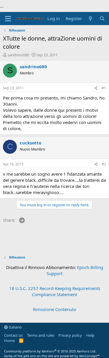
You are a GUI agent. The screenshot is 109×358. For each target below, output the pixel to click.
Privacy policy (70, 335)
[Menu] (8, 19)
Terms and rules (40, 335)
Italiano (15, 327)
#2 (104, 164)
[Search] (102, 18)
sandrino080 (18, 54)
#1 (104, 87)
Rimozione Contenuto (54, 309)
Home (9, 340)
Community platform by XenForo (50, 351)
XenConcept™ (89, 356)
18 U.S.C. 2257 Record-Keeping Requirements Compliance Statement (54, 291)
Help (90, 335)
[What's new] (90, 18)
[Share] (96, 88)
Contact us (13, 335)
